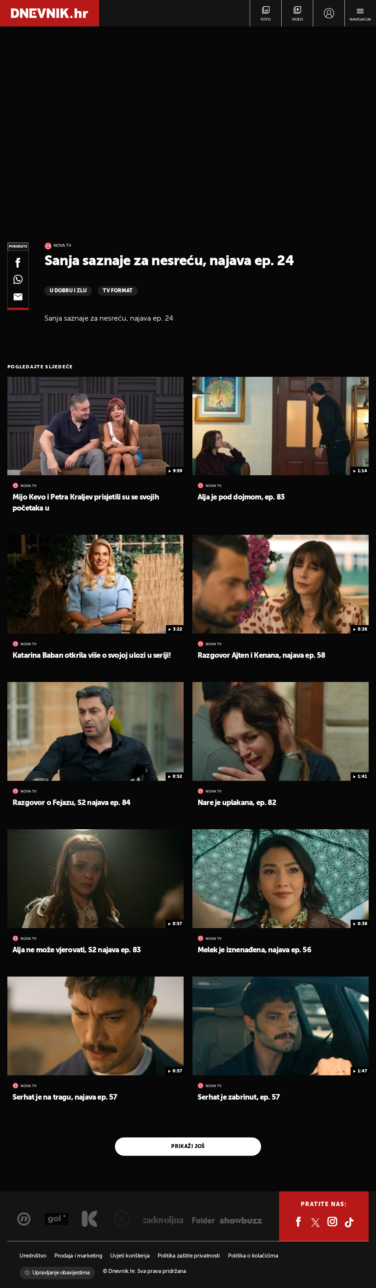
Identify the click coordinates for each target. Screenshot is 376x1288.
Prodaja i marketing (78, 1256)
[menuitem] (328, 13)
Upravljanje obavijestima (61, 1273)
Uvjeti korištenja (129, 1256)
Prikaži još (188, 1146)
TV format (118, 290)
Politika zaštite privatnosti (189, 1256)
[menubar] (328, 13)
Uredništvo (32, 1256)
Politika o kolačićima (253, 1256)
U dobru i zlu (68, 290)
